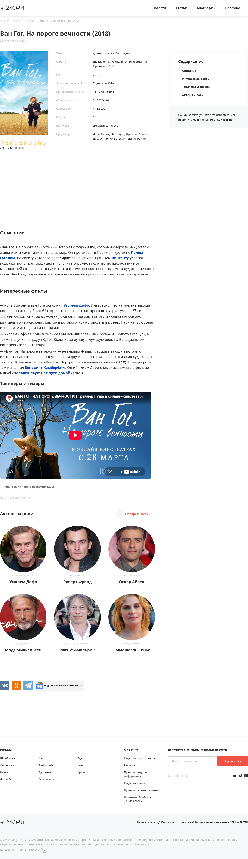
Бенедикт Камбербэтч (45, 367)
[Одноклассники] (16, 685)
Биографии (206, 8)
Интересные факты (196, 79)
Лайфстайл (46, 765)
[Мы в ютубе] (246, 776)
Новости (159, 8)
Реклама (129, 765)
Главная (4, 20)
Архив (82, 772)
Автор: (15, 497)
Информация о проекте (140, 758)
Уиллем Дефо (76, 305)
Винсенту (121, 258)
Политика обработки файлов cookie (138, 799)
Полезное (233, 8)
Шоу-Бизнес (8, 758)
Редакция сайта (134, 783)
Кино (17, 20)
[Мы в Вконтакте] (234, 776)
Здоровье (45, 772)
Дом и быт (7, 779)
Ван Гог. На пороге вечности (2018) (59, 20)
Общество (7, 765)
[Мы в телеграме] (240, 776)
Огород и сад (47, 779)
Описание (189, 71)
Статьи (181, 8)
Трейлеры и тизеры (196, 87)
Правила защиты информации (135, 774)
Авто (42, 758)
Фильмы (29, 20)
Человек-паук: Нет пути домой (42, 372)
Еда (80, 758)
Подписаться (232, 761)
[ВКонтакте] (5, 685)
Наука (4, 772)
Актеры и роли (193, 95)
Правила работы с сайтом (141, 790)
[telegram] (28, 685)
